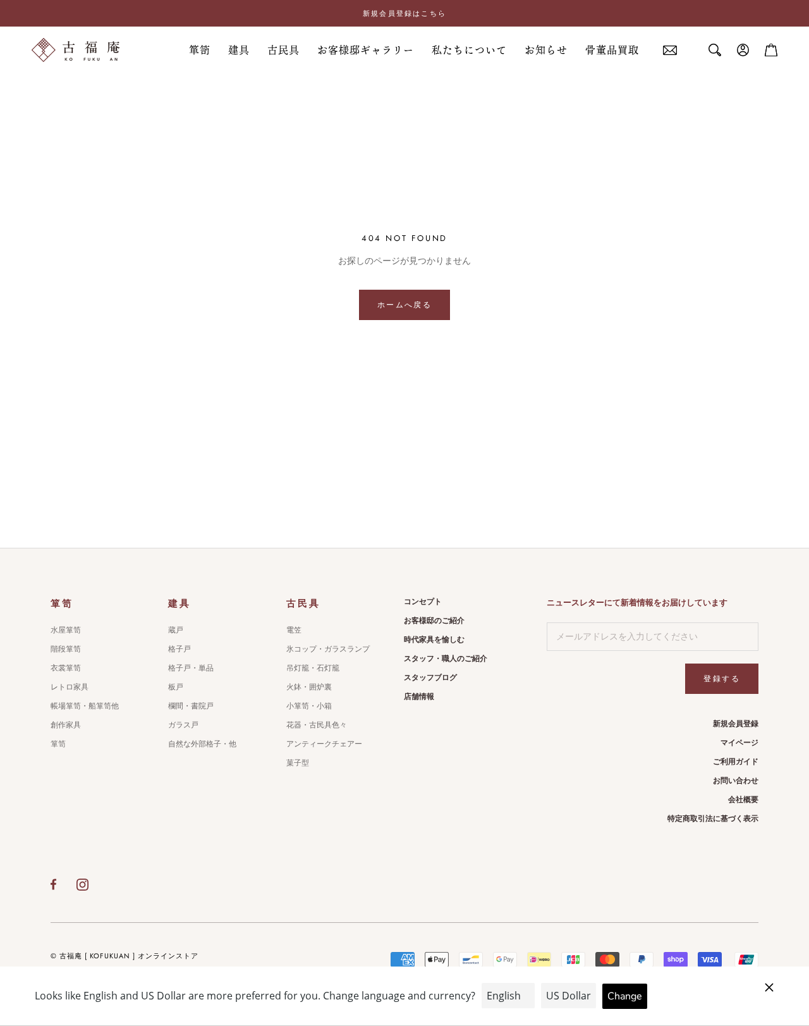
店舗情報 (419, 696)
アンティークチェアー (324, 743)
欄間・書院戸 (191, 706)
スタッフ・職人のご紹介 (445, 658)
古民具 (283, 50)
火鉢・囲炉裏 (309, 687)
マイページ (739, 742)
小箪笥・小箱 (309, 706)
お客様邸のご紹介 (434, 620)
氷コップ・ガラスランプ (328, 649)
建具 (239, 50)
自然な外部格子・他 (202, 743)
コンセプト (423, 601)
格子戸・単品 (191, 668)
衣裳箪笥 (66, 668)
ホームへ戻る (404, 305)
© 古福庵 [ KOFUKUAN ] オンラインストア (124, 956)
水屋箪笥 (66, 630)
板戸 (175, 687)
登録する (721, 678)
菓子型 (297, 762)
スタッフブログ (430, 677)
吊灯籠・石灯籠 (312, 668)
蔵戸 (175, 630)
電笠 (293, 630)
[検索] (715, 50)
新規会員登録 (735, 723)
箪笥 (199, 50)
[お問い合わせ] (670, 50)
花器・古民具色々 (316, 724)
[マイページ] (743, 50)
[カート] (771, 50)
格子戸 (179, 649)
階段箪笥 (66, 649)
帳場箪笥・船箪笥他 (85, 706)
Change (624, 996)
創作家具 (66, 724)
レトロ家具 (69, 687)
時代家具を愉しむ (434, 639)
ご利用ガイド (735, 761)
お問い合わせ (735, 780)
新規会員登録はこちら (404, 13)
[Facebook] (53, 884)
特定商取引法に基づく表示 (712, 818)
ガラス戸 (183, 724)
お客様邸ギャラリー (365, 50)
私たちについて (469, 50)
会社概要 (743, 799)
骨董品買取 (612, 50)
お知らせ (546, 50)
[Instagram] (82, 884)
